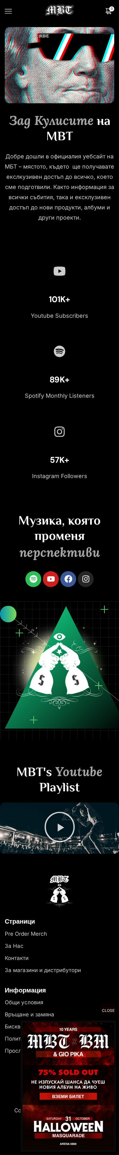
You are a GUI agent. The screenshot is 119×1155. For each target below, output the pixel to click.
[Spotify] (33, 579)
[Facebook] (68, 579)
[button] (60, 828)
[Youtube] (51, 579)
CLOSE (108, 1010)
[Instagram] (86, 579)
